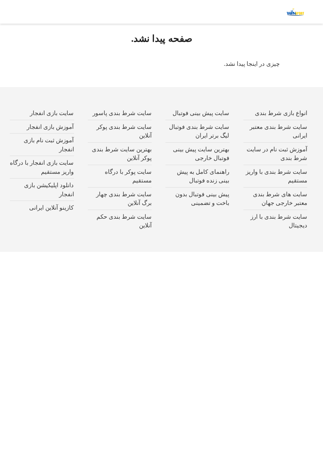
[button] (266, 11)
